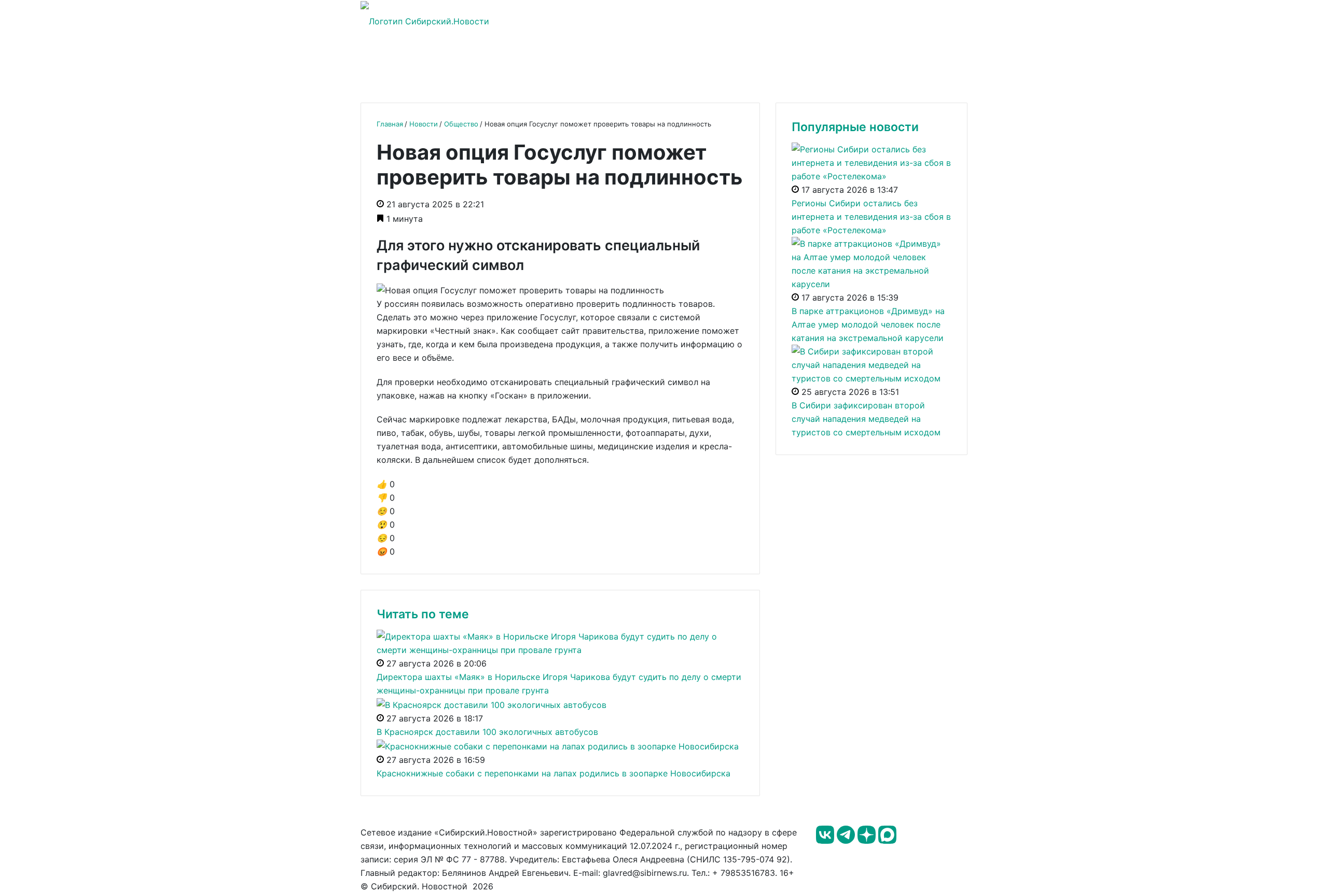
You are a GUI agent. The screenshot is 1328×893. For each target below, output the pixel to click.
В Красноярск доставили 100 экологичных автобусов (487, 732)
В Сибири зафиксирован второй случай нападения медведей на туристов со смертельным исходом (866, 418)
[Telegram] (847, 840)
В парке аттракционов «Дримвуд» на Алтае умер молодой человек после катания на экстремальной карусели (868, 324)
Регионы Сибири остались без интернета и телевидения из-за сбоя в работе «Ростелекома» (871, 216)
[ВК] (826, 840)
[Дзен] (867, 840)
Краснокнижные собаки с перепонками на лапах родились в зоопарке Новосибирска (553, 773)
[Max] (887, 840)
